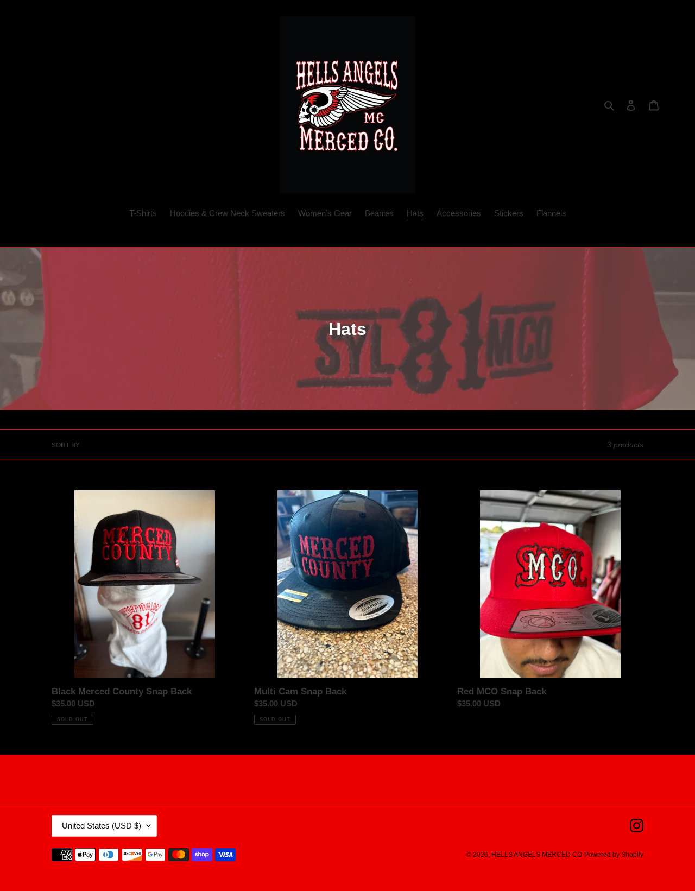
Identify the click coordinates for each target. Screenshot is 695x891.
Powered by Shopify (613, 854)
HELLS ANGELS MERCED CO (536, 854)
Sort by (66, 445)
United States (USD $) (101, 825)
